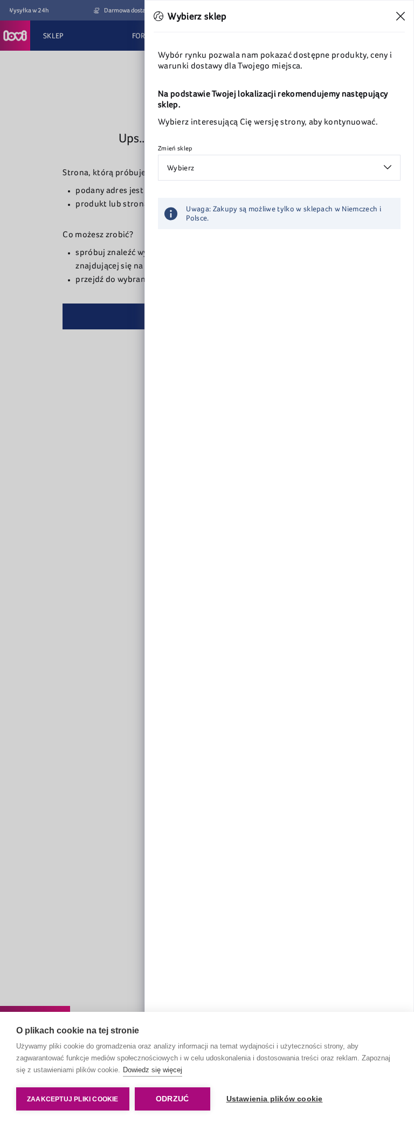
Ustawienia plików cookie (274, 1099)
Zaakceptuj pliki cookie (73, 1099)
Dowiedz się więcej (152, 1070)
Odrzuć (172, 1099)
